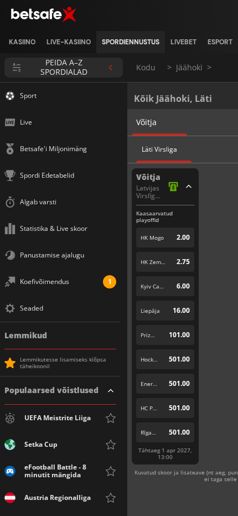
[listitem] (22, 42)
